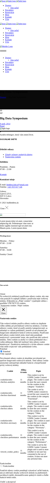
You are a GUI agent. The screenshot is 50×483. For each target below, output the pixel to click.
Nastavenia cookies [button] (8, 305)
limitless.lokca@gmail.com (17, 185)
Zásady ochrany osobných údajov (18, 154)
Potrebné (6, 351)
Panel (2, 126)
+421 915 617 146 (14, 187)
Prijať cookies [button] (23, 305)
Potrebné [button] (3, 349)
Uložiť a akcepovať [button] (8, 482)
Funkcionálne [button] (5, 463)
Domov (3, 97)
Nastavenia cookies (13, 157)
